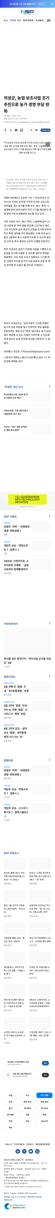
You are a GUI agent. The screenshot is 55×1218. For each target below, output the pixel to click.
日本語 (20, 1193)
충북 (44, 1114)
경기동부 (27, 1108)
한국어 (6, 1193)
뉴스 (6, 20)
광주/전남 (27, 1101)
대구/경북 (44, 1095)
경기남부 (44, 1108)
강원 (27, 1114)
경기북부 (10, 1114)
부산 (27, 1095)
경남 (27, 1121)
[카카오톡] (16, 130)
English (13, 1193)
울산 (10, 1108)
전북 (10, 1121)
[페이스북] (5, 130)
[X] (10, 130)
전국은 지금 (15, 20)
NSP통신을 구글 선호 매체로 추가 (22, 4)
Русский (33, 1193)
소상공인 (40, 20)
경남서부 (44, 1121)
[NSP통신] (27, 12)
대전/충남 (44, 1101)
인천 (10, 1101)
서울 (10, 1095)
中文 (26, 1193)
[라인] (21, 130)
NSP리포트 (28, 20)
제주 (10, 1127)
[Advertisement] (27, 296)
